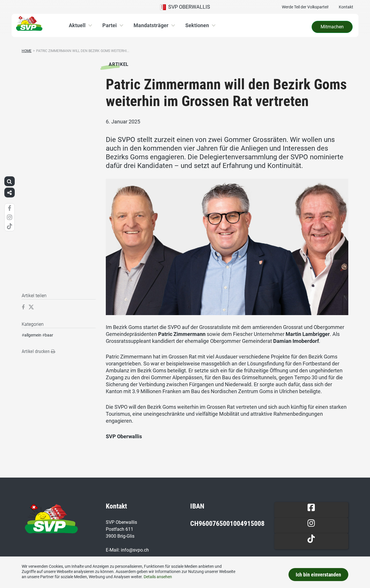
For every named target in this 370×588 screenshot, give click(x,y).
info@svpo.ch (135, 550)
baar (49, 335)
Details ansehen (158, 576)
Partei (109, 25)
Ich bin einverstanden (318, 575)
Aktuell (77, 25)
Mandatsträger (151, 25)
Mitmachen (332, 26)
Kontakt (346, 7)
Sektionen (197, 25)
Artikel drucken (36, 351)
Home (27, 51)
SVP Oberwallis (188, 7)
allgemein (32, 335)
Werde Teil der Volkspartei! (305, 7)
